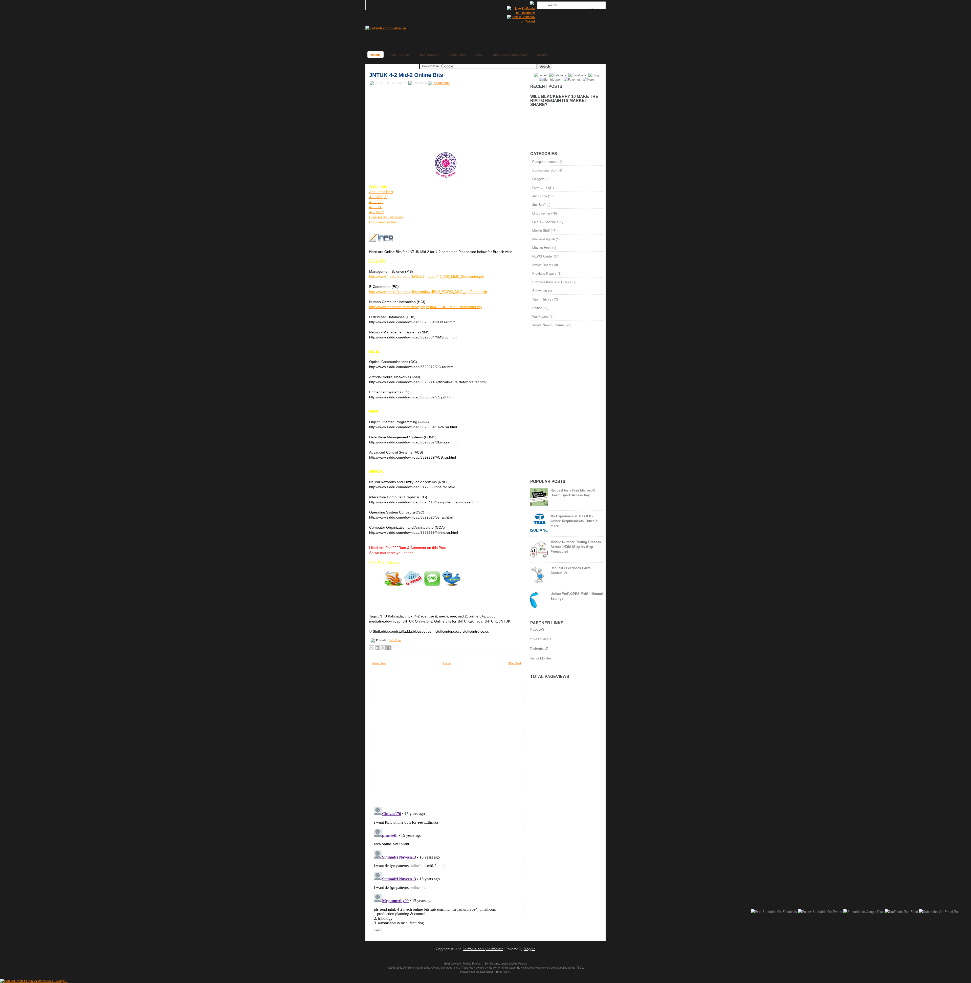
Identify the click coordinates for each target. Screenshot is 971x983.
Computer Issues (544, 161)
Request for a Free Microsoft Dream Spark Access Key (572, 492)
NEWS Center (542, 256)
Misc (479, 54)
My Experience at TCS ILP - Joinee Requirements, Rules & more (574, 521)
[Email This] (371, 647)
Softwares (539, 290)
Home (375, 54)
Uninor (537, 307)
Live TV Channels (545, 221)
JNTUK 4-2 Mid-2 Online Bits (406, 75)
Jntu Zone (395, 640)
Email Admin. (503, 971)
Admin (542, 54)
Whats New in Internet (548, 325)
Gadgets (538, 178)
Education (458, 54)
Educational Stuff (544, 170)
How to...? (539, 187)
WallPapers (540, 316)
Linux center (541, 213)
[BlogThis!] (377, 647)
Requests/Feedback (510, 54)
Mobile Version (518, 963)
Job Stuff (538, 204)
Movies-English (543, 239)
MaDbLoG (537, 629)
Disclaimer (486, 971)
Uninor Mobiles (540, 658)
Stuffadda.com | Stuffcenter (483, 948)
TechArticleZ (539, 648)
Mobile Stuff (541, 230)
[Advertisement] (407, 119)
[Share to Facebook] (388, 647)
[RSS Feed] (532, 4)
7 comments (441, 83)
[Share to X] (383, 647)
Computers (399, 54)
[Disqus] (446, 738)
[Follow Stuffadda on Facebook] (521, 12)
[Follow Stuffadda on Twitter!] (521, 21)
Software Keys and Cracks (551, 282)
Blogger (529, 948)
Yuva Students (540, 638)
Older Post (514, 663)
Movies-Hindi (541, 247)
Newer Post (379, 663)
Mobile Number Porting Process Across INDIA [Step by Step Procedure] (575, 546)
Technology (428, 54)
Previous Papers (544, 273)
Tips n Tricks (541, 299)
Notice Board (541, 264)
